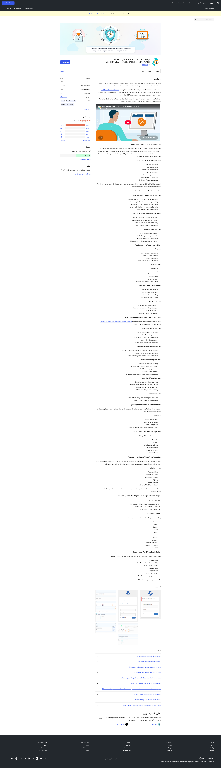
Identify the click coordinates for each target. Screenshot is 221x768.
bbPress (44, 748)
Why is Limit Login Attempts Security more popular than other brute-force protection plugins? (131, 689)
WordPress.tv (126, 750)
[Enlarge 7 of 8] (114, 615)
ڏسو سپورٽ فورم (85, 159)
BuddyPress (43, 750)
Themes (170, 745)
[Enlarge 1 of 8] (158, 592)
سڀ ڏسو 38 (63, 97)
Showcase (169, 742)
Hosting (212, 748)
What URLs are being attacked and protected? (146, 683)
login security (70, 104)
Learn (129, 742)
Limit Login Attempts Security (110, 90)
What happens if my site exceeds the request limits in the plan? (141, 678)
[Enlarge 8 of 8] (114, 625)
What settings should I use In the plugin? (148, 700)
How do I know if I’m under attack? (149, 661)
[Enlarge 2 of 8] (136, 592)
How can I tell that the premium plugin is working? (145, 667)
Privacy (212, 750)
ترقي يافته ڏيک (86, 109)
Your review (86, 140)
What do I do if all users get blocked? (149, 656)
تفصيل (157, 71)
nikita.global (120, 724)
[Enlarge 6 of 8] (114, 603)
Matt (45, 745)
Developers (127, 748)
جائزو (149, 71)
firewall (63, 100)
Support (128, 745)
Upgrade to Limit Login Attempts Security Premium (116, 322)
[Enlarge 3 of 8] (136, 626)
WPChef (145, 65)
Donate (86, 748)
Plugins (170, 748)
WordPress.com (42, 742)
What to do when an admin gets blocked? (147, 694)
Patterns (169, 750)
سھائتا (62, 71)
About (212, 742)
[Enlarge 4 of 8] (136, 637)
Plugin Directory (209, 8)
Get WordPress (8, 3)
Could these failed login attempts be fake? (147, 672)
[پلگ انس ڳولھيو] (196, 19)
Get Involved (85, 742)
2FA (74, 100)
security (63, 104)
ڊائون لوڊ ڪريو (65, 62)
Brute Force (69, 100)
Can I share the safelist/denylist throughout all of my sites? (142, 705)
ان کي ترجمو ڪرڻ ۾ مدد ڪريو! (97, 13)
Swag (86, 750)
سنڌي (196, 758)
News (212, 745)
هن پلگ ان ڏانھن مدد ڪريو (82, 174)
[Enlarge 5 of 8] (114, 592)
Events (87, 745)
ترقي (142, 71)
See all (62, 140)
